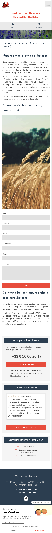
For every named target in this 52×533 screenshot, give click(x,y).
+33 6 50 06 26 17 (26, 356)
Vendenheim (17, 309)
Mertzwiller (41, 309)
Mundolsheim (30, 307)
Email (4, 234)
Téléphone (6, 244)
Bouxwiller (6, 309)
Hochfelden (29, 309)
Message (6, 264)
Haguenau (44, 307)
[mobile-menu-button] (48, 4)
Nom (4, 213)
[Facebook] (26, 498)
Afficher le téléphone (28, 456)
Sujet (4, 254)
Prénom (5, 223)
